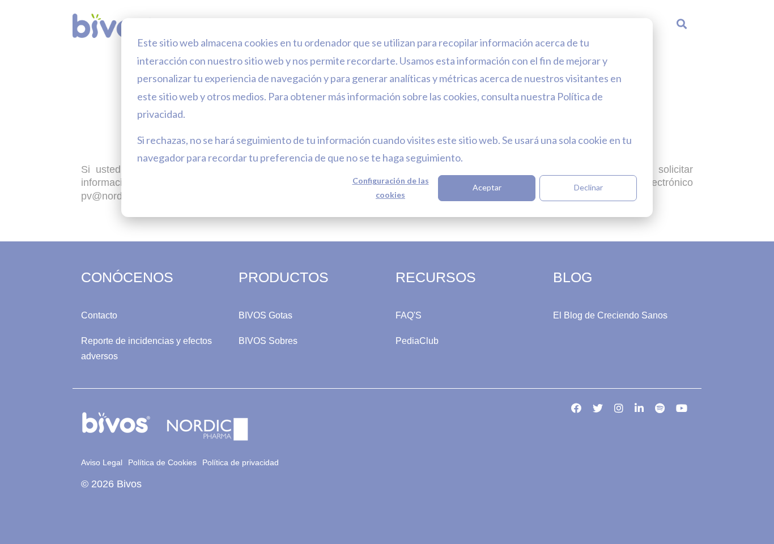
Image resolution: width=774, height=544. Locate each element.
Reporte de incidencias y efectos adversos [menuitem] (147, 348)
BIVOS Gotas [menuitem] (265, 315)
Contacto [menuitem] (99, 315)
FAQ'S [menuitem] (408, 315)
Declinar (588, 187)
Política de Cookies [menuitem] (162, 462)
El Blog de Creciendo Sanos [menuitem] (610, 315)
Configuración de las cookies (390, 187)
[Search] (681, 26)
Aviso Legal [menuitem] (101, 462)
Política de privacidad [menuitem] (240, 462)
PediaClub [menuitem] (417, 341)
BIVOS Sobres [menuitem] (268, 341)
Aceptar (487, 187)
